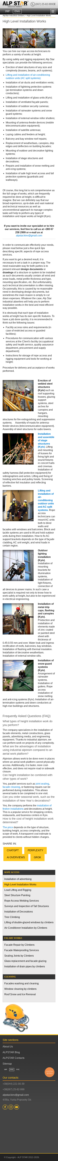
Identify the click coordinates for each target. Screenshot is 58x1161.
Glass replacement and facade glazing (25, 961)
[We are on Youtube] (17, 1107)
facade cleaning (11, 787)
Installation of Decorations (18, 911)
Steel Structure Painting (17, 895)
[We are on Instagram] (11, 1107)
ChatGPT (13, 850)
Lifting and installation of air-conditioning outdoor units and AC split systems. (46, 500)
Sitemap (7, 1063)
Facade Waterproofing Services (21, 950)
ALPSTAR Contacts (13, 1058)
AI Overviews (16, 857)
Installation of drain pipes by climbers (24, 966)
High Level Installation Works (20, 884)
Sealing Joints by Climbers (19, 955)
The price (8, 827)
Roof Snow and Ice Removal (20, 994)
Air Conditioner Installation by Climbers (25, 927)
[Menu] (52, 11)
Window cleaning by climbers (20, 989)
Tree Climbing (12, 917)
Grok (37, 857)
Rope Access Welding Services (21, 900)
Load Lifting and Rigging (17, 890)
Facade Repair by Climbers (19, 944)
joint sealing (42, 783)
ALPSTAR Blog (11, 1052)
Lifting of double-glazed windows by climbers (29, 922)
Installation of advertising (18, 879)
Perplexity (35, 850)
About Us (8, 1046)
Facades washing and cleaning (21, 983)
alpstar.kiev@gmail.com (29, 235)
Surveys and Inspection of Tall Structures (26, 906)
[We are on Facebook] (5, 1107)
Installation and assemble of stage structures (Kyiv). (46, 440)
